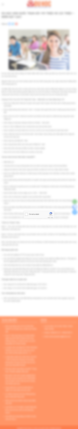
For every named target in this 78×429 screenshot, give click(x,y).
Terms (52, 217)
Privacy (49, 217)
